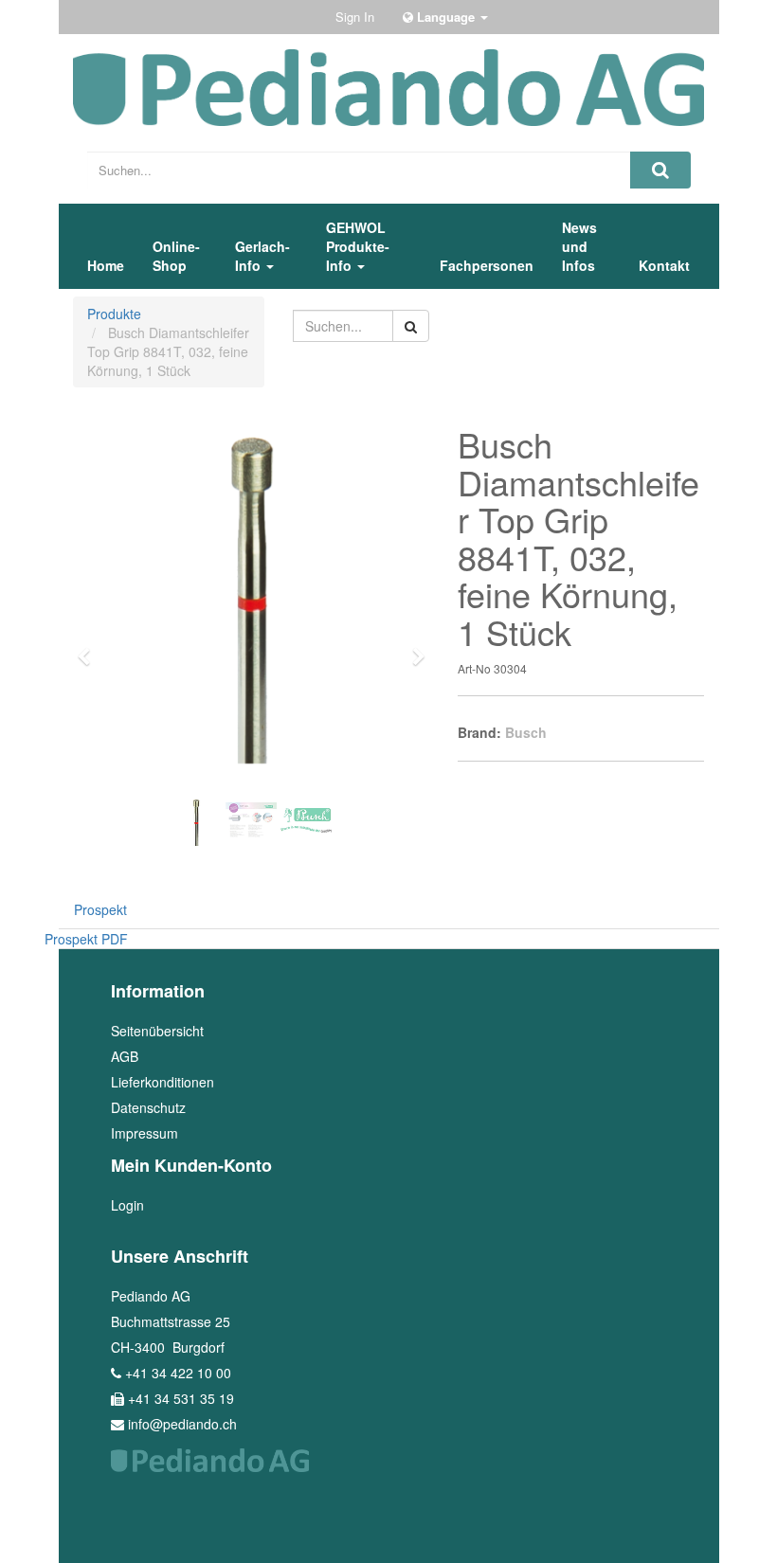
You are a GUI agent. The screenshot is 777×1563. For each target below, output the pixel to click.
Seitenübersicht (157, 1030)
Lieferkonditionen (162, 1081)
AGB (124, 1056)
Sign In (354, 17)
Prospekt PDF (86, 938)
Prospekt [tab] (100, 909)
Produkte (114, 313)
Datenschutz (148, 1107)
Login (127, 1204)
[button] (90, 647)
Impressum (144, 1132)
